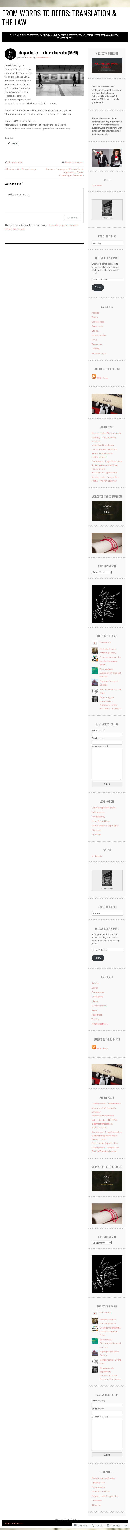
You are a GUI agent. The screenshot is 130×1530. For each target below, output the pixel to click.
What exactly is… (100, 353)
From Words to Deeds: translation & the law (59, 17)
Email (98, 738)
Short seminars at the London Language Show (110, 661)
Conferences (98, 321)
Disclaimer (97, 830)
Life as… (95, 331)
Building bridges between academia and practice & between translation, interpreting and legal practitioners (65, 37)
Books (95, 317)
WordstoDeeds (43, 57)
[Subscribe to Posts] (94, 378)
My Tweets (97, 185)
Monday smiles (99, 335)
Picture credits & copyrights (105, 825)
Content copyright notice (104, 807)
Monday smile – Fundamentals (106, 433)
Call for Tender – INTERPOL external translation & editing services (104, 453)
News (29, 57)
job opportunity (14, 162)
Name (98, 730)
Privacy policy (98, 816)
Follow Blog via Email (107, 258)
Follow (98, 287)
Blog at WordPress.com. (14, 1523)
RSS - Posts (102, 378)
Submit (107, 784)
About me (96, 834)
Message (100, 746)
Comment (73, 217)
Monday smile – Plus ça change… (21, 169)
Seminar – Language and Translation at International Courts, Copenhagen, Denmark (65, 172)
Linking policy (98, 812)
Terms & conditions (101, 821)
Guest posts (97, 326)
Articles (95, 312)
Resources (97, 344)
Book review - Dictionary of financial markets (110, 673)
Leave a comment (74, 162)
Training (95, 348)
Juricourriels (105, 642)
